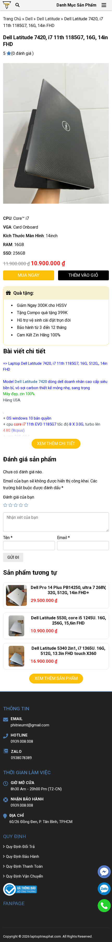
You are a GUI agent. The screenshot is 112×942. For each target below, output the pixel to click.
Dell (29, 18)
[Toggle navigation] (104, 5)
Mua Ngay (28, 275)
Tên (8, 537)
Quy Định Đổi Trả (20, 846)
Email (63, 537)
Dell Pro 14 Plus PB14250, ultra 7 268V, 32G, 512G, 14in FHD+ (68, 590)
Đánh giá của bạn (18, 497)
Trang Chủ (12, 18)
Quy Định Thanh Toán (24, 866)
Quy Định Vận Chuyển (24, 876)
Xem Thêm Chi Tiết (56, 443)
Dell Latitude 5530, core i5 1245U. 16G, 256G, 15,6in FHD (68, 620)
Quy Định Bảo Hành (22, 856)
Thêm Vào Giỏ (83, 275)
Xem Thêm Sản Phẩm (56, 678)
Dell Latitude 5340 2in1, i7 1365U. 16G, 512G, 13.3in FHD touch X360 (68, 651)
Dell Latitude (48, 18)
